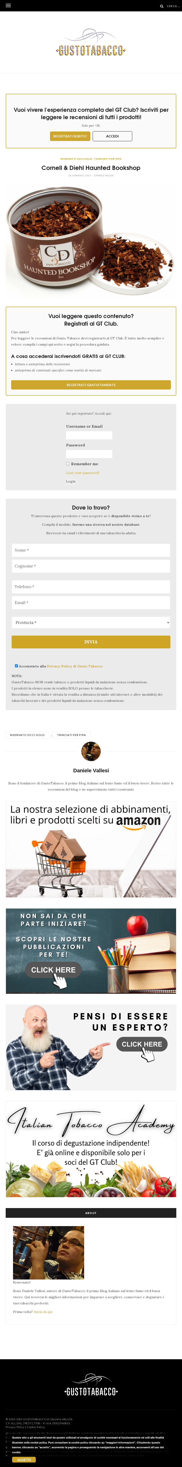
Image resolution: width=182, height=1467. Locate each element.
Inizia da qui (43, 1312)
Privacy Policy (15, 1427)
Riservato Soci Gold (76, 158)
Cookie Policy (36, 1427)
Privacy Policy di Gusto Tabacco (75, 666)
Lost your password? (83, 473)
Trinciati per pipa (108, 158)
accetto (24, 1460)
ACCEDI (112, 136)
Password (75, 445)
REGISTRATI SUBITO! (70, 136)
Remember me (84, 463)
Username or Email (84, 426)
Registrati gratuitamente (91, 385)
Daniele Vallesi (104, 175)
